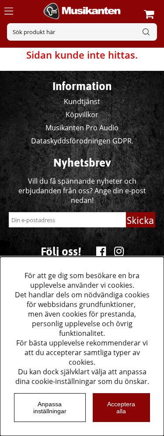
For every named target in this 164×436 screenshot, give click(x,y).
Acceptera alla (121, 408)
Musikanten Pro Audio (82, 128)
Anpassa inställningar (49, 408)
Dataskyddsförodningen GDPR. (82, 141)
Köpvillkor (82, 114)
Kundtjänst (82, 101)
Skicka (140, 220)
